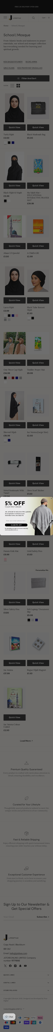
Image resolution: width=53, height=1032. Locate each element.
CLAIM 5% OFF (16, 525)
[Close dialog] (51, 498)
